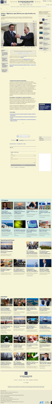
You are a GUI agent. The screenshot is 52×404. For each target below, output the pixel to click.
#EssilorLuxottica (38, 6)
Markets (21, 4)
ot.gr (1, 11)
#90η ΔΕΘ (12, 6)
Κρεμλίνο (25, 56)
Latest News (4, 296)
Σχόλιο (12, 157)
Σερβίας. (22, 57)
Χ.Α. (1, 8)
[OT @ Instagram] (26, 382)
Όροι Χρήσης (16, 167)
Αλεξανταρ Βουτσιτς (13, 143)
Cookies (51, 403)
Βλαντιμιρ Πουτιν (19, 143)
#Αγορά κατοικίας (33, 6)
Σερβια (24, 143)
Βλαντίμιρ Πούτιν (27, 59)
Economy (28, 4)
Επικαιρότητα (3, 11)
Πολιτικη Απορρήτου (22, 167)
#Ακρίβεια (17, 6)
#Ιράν (15, 6)
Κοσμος (2, 21)
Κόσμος (6, 11)
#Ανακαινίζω (28, 6)
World (31, 4)
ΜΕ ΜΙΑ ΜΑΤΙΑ (41, 138)
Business (24, 4)
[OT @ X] (25, 382)
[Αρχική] (4, 1)
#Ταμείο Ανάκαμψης (23, 6)
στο (21, 140)
